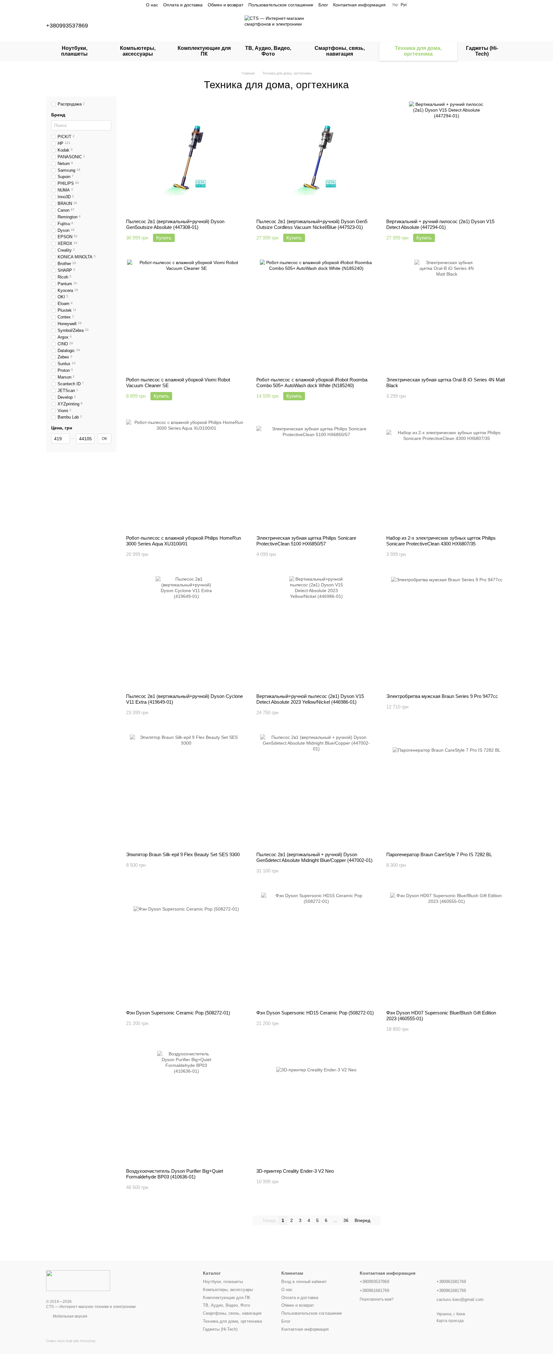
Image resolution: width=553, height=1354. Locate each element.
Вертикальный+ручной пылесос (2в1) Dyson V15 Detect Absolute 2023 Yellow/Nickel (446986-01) (310, 699)
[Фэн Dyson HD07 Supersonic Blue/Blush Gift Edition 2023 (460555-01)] (446, 949)
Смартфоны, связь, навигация (340, 51)
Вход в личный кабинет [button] (304, 1281)
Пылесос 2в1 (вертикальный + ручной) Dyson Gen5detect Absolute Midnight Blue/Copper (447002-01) (314, 857)
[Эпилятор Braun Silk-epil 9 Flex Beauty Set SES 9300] (186, 790)
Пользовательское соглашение (280, 4)
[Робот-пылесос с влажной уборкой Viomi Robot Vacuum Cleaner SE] (186, 316)
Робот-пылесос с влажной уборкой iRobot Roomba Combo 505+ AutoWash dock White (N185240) (311, 382)
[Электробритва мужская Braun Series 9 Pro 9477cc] (446, 632)
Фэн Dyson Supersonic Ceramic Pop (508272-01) (178, 1012)
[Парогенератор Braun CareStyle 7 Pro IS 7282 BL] (446, 790)
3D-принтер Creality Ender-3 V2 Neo (295, 1171)
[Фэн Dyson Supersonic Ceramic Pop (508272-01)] (186, 949)
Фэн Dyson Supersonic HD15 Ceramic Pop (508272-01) (315, 1012)
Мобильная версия (69, 1316)
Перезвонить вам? (377, 1299)
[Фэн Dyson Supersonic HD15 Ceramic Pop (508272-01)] (316, 949)
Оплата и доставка (183, 4)
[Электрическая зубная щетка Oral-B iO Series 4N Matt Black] (446, 316)
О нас (152, 4)
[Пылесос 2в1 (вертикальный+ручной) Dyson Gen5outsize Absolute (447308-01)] (186, 157)
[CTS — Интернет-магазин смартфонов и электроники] (78, 1280)
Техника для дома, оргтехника (418, 51)
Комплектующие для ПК (204, 51)
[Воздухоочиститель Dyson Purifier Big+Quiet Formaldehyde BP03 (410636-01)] (186, 1107)
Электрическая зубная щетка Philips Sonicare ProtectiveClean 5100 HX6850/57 (306, 540)
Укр (395, 5)
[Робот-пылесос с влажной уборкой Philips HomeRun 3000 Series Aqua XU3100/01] (186, 474)
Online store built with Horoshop (70, 1341)
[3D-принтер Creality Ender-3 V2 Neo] (316, 1107)
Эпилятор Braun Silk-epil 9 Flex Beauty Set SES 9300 (183, 854)
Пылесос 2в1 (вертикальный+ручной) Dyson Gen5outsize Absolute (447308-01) (175, 224)
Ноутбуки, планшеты (74, 51)
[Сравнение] (452, 25)
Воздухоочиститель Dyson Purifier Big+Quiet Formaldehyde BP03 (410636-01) (174, 1173)
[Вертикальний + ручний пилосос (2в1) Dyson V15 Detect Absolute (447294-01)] (446, 157)
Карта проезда (450, 1321)
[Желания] (468, 25)
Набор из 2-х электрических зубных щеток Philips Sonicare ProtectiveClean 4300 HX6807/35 (441, 540)
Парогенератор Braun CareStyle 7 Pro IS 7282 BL (439, 854)
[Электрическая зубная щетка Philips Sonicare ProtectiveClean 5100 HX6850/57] (316, 474)
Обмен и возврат (225, 4)
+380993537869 (67, 25)
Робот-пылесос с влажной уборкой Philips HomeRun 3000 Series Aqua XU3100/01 (183, 540)
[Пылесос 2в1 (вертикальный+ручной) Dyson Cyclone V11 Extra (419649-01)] (186, 632)
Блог (323, 4)
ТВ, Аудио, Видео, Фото (268, 51)
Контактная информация (359, 4)
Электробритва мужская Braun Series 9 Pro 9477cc (442, 696)
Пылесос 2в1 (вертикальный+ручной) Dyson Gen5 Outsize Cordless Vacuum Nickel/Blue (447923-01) (311, 224)
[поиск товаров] (435, 25)
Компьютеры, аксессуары (138, 51)
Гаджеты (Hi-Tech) (482, 51)
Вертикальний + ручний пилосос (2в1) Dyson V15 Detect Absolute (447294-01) (440, 224)
